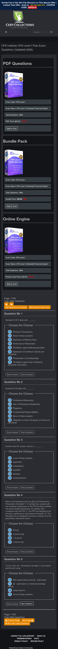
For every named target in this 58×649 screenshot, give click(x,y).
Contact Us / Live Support (22, 636)
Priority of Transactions (23, 331)
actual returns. (19, 590)
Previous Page (13, 620)
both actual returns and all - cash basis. (30, 579)
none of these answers (22, 458)
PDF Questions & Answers (15, 307)
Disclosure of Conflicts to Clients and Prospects (26, 353)
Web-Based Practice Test (39, 307)
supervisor (17, 462)
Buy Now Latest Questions (18, 623)
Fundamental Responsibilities (25, 412)
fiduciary (16, 473)
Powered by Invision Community (21, 648)
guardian (17, 469)
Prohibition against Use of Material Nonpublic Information (25, 363)
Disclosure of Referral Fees (24, 339)
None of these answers (23, 335)
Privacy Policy (21, 641)
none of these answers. (23, 594)
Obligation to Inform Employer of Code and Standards (29, 421)
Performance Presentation (24, 343)
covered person (19, 477)
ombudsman (18, 466)
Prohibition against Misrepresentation (29, 347)
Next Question (27, 374)
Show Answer (12, 374)
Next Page (26, 620)
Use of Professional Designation (26, 404)
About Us (41, 636)
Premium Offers (24, 638)
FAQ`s (36, 638)
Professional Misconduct (23, 400)
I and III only (18, 542)
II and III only (18, 534)
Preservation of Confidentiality (26, 358)
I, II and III (17, 538)
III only (16, 530)
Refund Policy (37, 641)
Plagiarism (17, 408)
